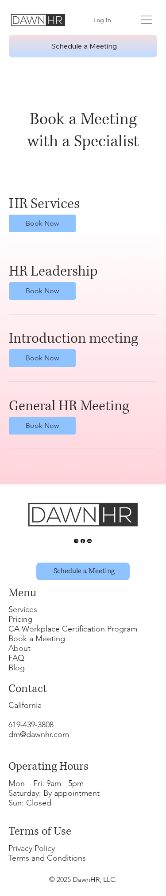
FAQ (16, 658)
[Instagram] (76, 541)
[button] (42, 223)
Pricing (20, 619)
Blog (16, 668)
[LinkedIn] (89, 541)
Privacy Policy (31, 848)
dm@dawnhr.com (38, 734)
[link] (83, 204)
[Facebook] (83, 541)
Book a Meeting (36, 638)
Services (22, 609)
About (19, 648)
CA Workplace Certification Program (72, 629)
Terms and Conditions (47, 858)
